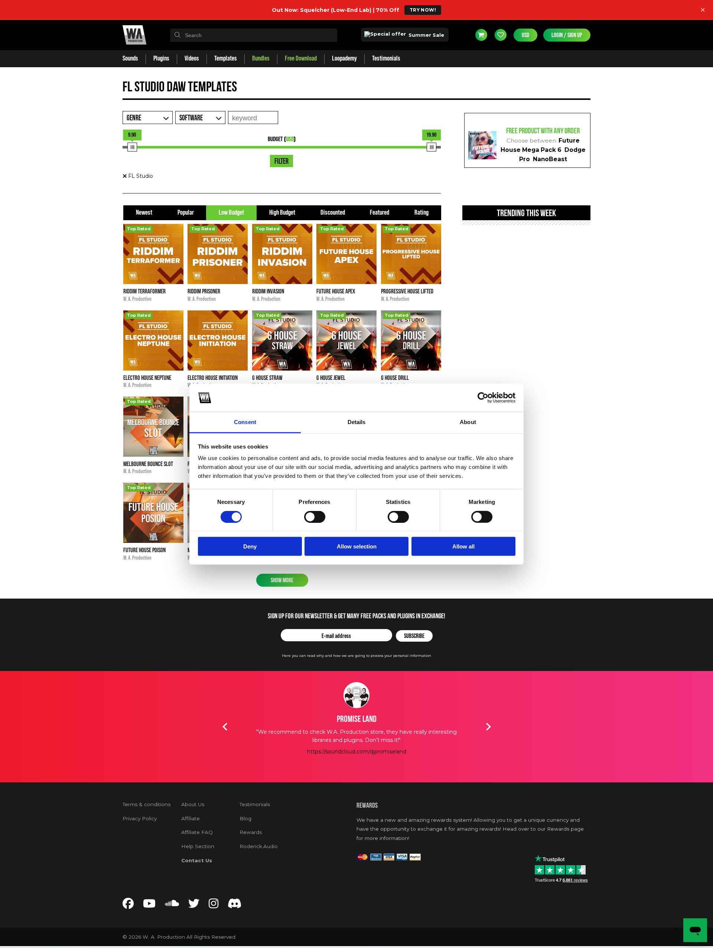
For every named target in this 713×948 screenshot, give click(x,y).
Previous (224, 726)
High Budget (282, 212)
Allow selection (357, 546)
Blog (245, 818)
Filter (281, 161)
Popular (186, 212)
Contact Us (196, 860)
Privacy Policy (140, 818)
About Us (192, 804)
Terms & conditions (146, 804)
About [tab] (468, 422)
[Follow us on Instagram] (213, 905)
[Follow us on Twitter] (193, 905)
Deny (250, 546)
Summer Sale (425, 35)
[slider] (132, 147)
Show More (282, 580)
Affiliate (190, 818)
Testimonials (255, 804)
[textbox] (253, 35)
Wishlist (501, 35)
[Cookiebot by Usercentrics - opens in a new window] (482, 397)
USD (525, 35)
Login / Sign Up (566, 35)
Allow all (463, 546)
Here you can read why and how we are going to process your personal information (356, 656)
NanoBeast (550, 159)
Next (488, 726)
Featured (379, 212)
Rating (421, 212)
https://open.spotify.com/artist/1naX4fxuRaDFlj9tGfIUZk (356, 768)
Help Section (197, 846)
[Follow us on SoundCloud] (172, 905)
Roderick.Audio (259, 846)
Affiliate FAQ (197, 832)
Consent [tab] (245, 422)
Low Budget (231, 212)
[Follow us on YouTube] (149, 905)
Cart (481, 35)
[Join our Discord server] (235, 905)
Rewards (251, 832)
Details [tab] (357, 422)
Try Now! (423, 10)
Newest (144, 212)
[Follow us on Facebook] (128, 905)
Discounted (332, 212)
